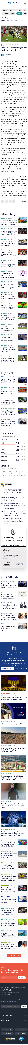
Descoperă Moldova (8, 13)
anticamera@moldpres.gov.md (11, 992)
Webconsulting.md (11, 1001)
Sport (4, 17)
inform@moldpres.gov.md (10, 994)
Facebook (2, 201)
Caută (24, 1007)
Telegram (13, 201)
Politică (19, 10)
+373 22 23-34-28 (7, 989)
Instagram (6, 201)
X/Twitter (10, 201)
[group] (14, 380)
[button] (24, 384)
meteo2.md (13, 468)
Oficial (11, 10)
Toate (5, 10)
